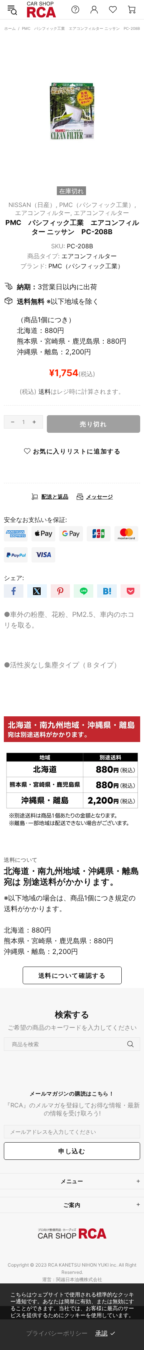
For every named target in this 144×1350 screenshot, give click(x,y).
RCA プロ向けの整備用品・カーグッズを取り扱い (41, 9)
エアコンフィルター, (43, 213)
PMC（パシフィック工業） (86, 266)
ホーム (10, 28)
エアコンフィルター (101, 213)
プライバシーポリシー (57, 1333)
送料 (44, 391)
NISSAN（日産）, (32, 205)
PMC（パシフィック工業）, (97, 205)
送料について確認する (72, 975)
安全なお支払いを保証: (35, 519)
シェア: (14, 578)
